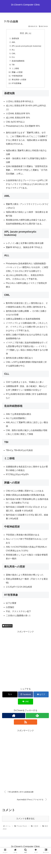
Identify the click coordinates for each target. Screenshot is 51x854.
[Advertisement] (25, 659)
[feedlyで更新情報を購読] (37, 715)
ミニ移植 (15, 68)
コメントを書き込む (25, 818)
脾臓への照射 (17, 72)
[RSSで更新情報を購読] (25, 722)
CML (14, 53)
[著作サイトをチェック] (13, 715)
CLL (13, 57)
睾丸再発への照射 (19, 80)
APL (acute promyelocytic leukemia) (26, 46)
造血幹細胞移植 (18, 61)
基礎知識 (15, 38)
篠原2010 (8, 626)
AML (13, 42)
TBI (13, 65)
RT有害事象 (16, 83)
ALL (13, 50)
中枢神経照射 (17, 76)
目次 (22, 33)
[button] (46, 521)
